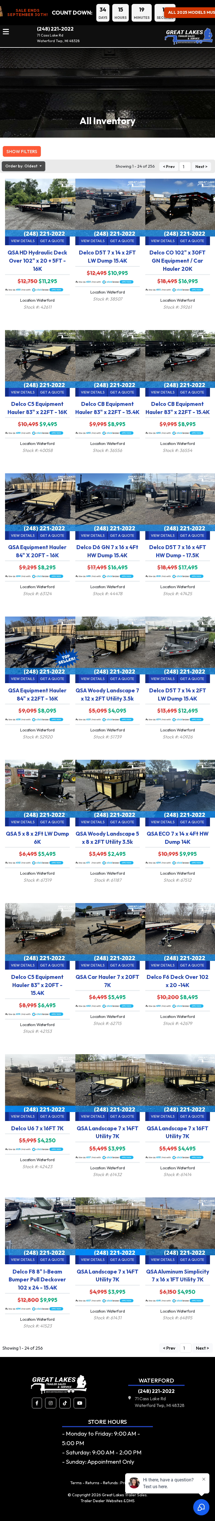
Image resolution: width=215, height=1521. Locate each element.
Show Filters (21, 151)
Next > (201, 166)
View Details (23, 240)
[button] (37, 1403)
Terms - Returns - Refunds (94, 1482)
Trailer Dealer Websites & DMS (108, 1500)
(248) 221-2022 (55, 29)
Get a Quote (52, 240)
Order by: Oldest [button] (21, 166)
